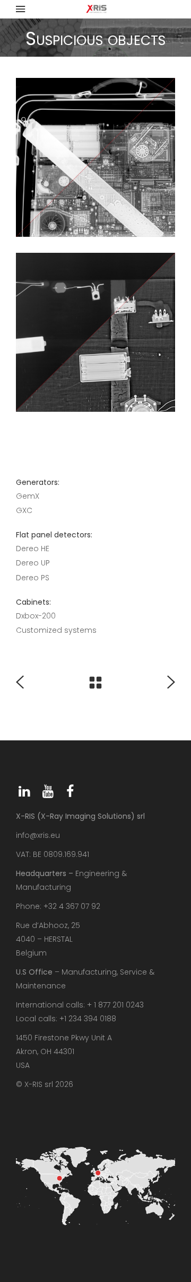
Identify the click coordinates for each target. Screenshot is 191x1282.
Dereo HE (32, 548)
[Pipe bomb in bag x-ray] (95, 157)
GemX (27, 496)
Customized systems (56, 630)
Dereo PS (32, 577)
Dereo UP (33, 563)
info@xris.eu (38, 835)
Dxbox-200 (36, 616)
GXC (24, 510)
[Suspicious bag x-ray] (95, 332)
